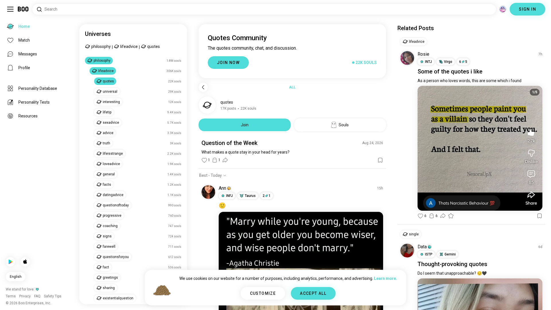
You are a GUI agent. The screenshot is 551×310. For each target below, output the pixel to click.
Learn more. (385, 278)
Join (245, 125)
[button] (229, 188)
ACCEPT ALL (313, 293)
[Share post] (225, 160)
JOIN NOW (228, 62)
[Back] (203, 87)
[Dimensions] (502, 9)
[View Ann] (208, 192)
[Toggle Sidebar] (10, 9)
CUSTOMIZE (263, 293)
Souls (344, 125)
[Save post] (380, 160)
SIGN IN (527, 9)
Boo (23, 9)
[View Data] (407, 250)
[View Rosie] (407, 58)
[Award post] (451, 216)
